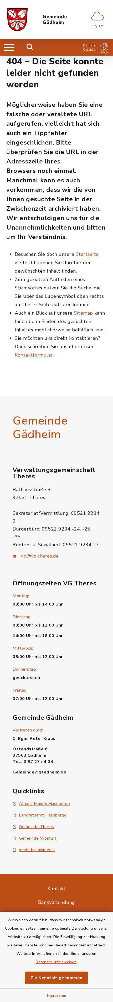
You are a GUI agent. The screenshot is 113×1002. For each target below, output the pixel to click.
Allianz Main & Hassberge (44, 804)
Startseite (87, 254)
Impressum (56, 995)
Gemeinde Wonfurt (37, 838)
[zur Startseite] (17, 20)
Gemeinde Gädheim (55, 19)
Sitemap (83, 313)
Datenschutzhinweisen (55, 961)
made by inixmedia (37, 850)
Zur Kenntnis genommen (56, 978)
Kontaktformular (34, 355)
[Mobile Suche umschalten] (30, 47)
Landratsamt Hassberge (43, 815)
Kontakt (57, 889)
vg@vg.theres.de (40, 556)
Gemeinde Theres (36, 827)
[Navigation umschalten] (9, 47)
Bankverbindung (56, 902)
